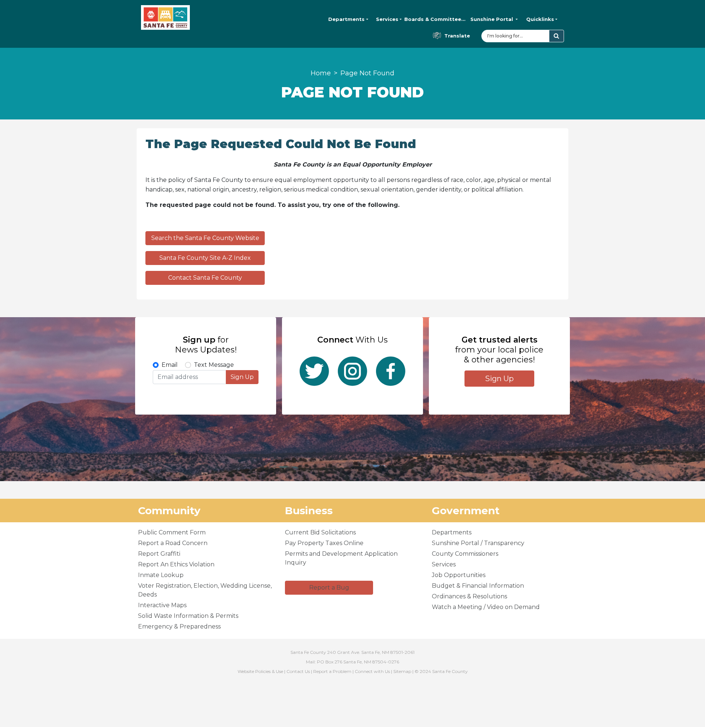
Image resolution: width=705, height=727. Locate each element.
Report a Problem (332, 671)
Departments (346, 19)
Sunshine (491, 19)
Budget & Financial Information (478, 585)
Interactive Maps (162, 605)
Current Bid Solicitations (320, 532)
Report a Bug (329, 587)
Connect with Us (372, 671)
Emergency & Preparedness (179, 626)
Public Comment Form (172, 532)
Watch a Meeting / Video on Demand (486, 607)
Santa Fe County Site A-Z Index (205, 257)
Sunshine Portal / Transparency (478, 543)
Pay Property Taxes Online (324, 543)
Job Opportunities (458, 575)
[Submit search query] (556, 36)
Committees (435, 19)
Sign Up (242, 376)
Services (387, 19)
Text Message (214, 364)
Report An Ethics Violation (176, 564)
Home (321, 73)
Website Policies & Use (260, 671)
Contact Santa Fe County (205, 277)
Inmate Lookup (161, 575)
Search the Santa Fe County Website (205, 237)
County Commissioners (465, 553)
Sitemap (402, 671)
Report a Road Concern (172, 543)
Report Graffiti (159, 553)
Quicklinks (540, 19)
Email (170, 364)
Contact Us (298, 671)
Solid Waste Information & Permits (188, 615)
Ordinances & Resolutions (469, 596)
